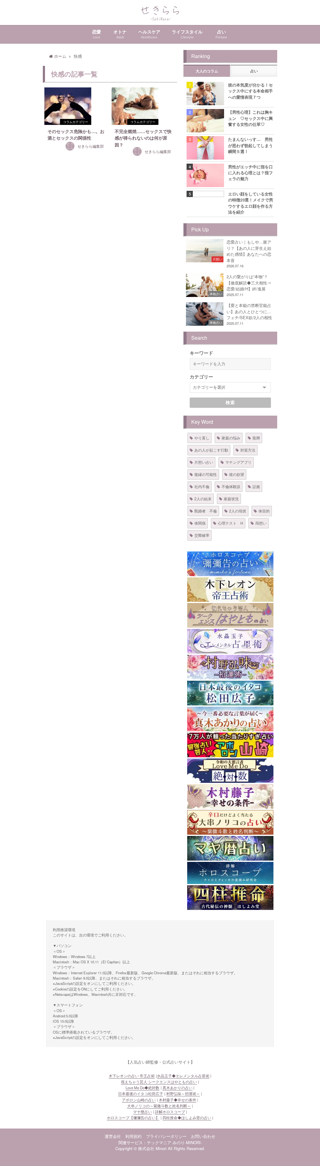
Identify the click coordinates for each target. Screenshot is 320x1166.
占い (254, 71)
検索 (230, 402)
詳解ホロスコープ (170, 1111)
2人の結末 (203, 498)
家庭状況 (231, 498)
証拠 (256, 486)
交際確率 (201, 535)
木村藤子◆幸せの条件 (177, 1099)
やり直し (201, 437)
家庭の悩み (231, 437)
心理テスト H (230, 523)
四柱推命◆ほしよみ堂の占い (186, 1117)
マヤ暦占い (142, 1111)
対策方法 (247, 449)
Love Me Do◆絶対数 (142, 1087)
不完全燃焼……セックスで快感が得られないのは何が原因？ (143, 138)
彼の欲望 (236, 474)
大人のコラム (207, 71)
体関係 (200, 523)
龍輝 (256, 437)
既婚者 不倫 (205, 510)
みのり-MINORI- (187, 1142)
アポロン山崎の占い (139, 1099)
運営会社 (113, 1136)
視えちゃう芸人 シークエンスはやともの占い (159, 1081)
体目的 (264, 510)
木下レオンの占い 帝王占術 (132, 1075)
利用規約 (133, 1136)
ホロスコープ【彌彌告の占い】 (133, 1117)
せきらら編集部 (91, 146)
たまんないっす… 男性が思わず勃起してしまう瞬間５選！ (250, 145)
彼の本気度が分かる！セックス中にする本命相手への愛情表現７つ (250, 91)
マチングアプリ (238, 462)
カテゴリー (201, 376)
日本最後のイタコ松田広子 (140, 1093)
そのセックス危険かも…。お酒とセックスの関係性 (76, 134)
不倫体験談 (231, 486)
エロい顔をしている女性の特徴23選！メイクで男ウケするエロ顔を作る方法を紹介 (250, 203)
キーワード (201, 352)
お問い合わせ (203, 1136)
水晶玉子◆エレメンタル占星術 (183, 1075)
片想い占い (203, 462)
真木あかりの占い (177, 1087)
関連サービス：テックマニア (144, 1142)
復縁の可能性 (205, 474)
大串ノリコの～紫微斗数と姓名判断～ (159, 1105)
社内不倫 (201, 486)
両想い (261, 523)
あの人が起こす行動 (211, 449)
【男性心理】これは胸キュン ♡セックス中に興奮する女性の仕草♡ (250, 118)
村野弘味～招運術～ (183, 1093)
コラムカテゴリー (75, 122)
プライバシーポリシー (166, 1136)
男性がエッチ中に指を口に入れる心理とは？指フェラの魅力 (250, 173)
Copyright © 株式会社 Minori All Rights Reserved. (160, 1148)
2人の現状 (237, 510)
